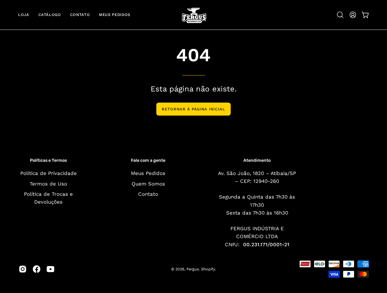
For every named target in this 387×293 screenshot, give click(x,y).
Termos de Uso (48, 183)
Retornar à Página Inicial (193, 109)
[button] (340, 14)
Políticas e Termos (48, 160)
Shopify (208, 269)
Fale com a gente (148, 160)
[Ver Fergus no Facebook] (36, 269)
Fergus (193, 269)
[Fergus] (193, 15)
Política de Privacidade (48, 173)
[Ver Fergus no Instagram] (22, 269)
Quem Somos (148, 183)
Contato (148, 194)
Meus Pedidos (148, 173)
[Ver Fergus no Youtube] (50, 269)
